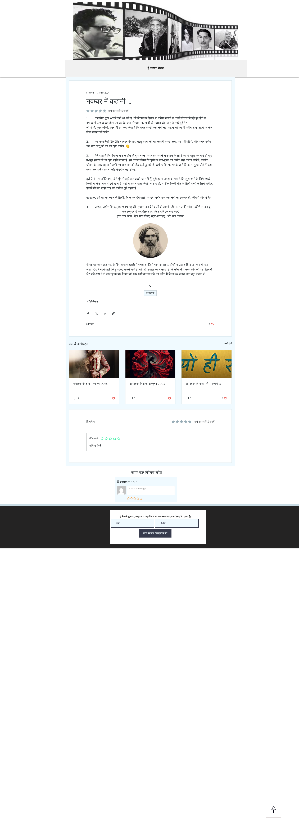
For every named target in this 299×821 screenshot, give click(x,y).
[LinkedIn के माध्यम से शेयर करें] (105, 313)
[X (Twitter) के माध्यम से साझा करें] (96, 313)
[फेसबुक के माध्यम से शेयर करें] (88, 313)
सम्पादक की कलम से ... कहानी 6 (203, 384)
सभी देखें (228, 343)
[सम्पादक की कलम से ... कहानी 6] (207, 364)
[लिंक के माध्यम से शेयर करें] (113, 313)
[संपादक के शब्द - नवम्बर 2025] (94, 364)
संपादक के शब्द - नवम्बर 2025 (90, 384)
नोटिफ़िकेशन (92, 301)
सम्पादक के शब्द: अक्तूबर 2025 (147, 384)
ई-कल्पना (150, 293)
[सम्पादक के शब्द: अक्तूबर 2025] (150, 364)
